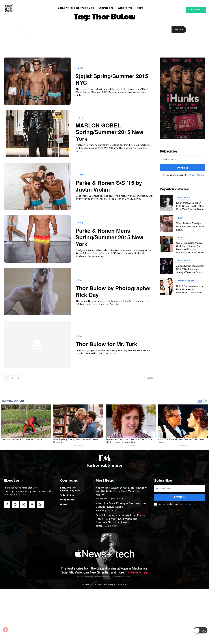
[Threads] (40, 504)
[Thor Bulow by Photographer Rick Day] (37, 291)
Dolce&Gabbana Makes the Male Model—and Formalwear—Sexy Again (190, 289)
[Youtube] (32, 504)
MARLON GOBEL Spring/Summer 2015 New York (109, 131)
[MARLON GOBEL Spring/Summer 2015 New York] (37, 133)
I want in (182, 168)
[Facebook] (7, 504)
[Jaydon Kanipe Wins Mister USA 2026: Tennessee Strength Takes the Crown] (166, 266)
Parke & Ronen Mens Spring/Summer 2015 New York (109, 237)
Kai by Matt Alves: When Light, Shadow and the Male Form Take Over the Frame (190, 206)
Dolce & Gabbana (187, 281)
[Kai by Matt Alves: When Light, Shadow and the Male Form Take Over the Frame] (166, 203)
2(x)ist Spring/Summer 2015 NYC (112, 79)
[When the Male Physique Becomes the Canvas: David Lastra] (166, 223)
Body (81, 68)
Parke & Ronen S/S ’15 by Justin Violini (109, 186)
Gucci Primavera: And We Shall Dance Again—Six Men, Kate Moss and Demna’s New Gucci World (189, 247)
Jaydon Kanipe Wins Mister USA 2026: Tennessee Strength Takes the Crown (190, 269)
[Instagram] (15, 504)
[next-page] (18, 377)
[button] (150, 8)
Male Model (184, 197)
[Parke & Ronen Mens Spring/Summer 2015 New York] (37, 239)
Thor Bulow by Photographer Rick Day (113, 291)
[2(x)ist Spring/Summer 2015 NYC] (37, 81)
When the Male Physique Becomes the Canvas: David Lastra (190, 226)
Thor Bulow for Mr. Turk (106, 344)
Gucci (181, 237)
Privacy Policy (196, 175)
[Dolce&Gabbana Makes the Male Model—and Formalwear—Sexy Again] (166, 286)
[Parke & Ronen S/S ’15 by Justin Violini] (37, 186)
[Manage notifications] (5, 629)
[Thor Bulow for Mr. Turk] (37, 344)
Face (80, 117)
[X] (23, 504)
